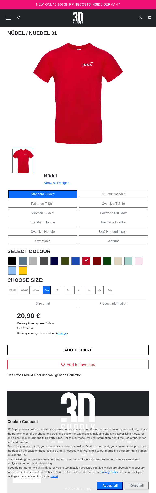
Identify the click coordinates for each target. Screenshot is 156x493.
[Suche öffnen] (19, 18)
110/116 (24, 290)
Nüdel (16, 33)
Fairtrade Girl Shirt (113, 213)
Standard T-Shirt (42, 194)
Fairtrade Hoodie (113, 222)
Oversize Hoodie (43, 231)
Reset (54, 476)
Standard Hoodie (42, 222)
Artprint (113, 241)
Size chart (43, 303)
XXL (110, 290)
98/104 (12, 290)
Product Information (113, 303)
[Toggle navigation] (8, 18)
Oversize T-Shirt (113, 203)
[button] (149, 17)
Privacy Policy (109, 472)
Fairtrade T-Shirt (42, 203)
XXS (47, 290)
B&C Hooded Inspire (113, 231)
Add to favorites (81, 364)
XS (57, 290)
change (62, 333)
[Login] (140, 17)
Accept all (110, 485)
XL (99, 290)
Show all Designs (56, 183)
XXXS (36, 290)
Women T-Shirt (42, 213)
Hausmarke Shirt (113, 194)
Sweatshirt (42, 241)
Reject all (137, 485)
